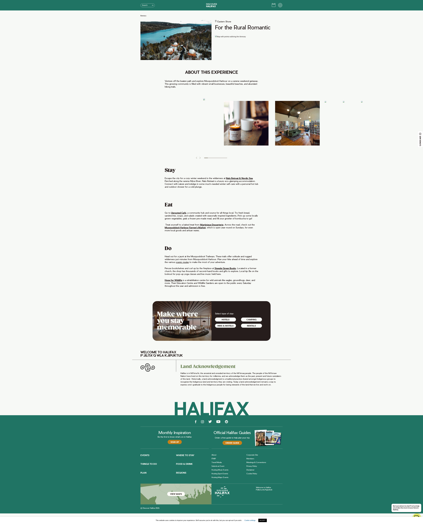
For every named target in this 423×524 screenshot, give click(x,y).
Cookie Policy (251, 474)
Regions (181, 472)
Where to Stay (185, 455)
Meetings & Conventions (256, 462)
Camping (251, 319)
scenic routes (182, 262)
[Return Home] (211, 5)
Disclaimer (250, 470)
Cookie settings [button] (250, 520)
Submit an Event (218, 466)
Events (144, 455)
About (214, 455)
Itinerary (143, 16)
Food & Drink (184, 464)
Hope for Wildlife (173, 280)
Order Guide (232, 443)
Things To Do (148, 464)
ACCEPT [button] (262, 520)
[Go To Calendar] (274, 5)
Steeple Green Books (225, 268)
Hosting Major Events (220, 477)
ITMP (214, 459)
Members (250, 459)
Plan (143, 472)
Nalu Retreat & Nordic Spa (239, 178)
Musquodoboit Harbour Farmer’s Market (185, 227)
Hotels (225, 319)
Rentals (251, 325)
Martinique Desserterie (211, 224)
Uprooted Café (178, 212)
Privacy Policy (251, 466)
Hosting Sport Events (220, 474)
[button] (196, 158)
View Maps (176, 494)
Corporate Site (252, 455)
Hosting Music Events (220, 470)
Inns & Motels (225, 325)
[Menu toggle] (280, 5)
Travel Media (217, 462)
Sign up (175, 442)
